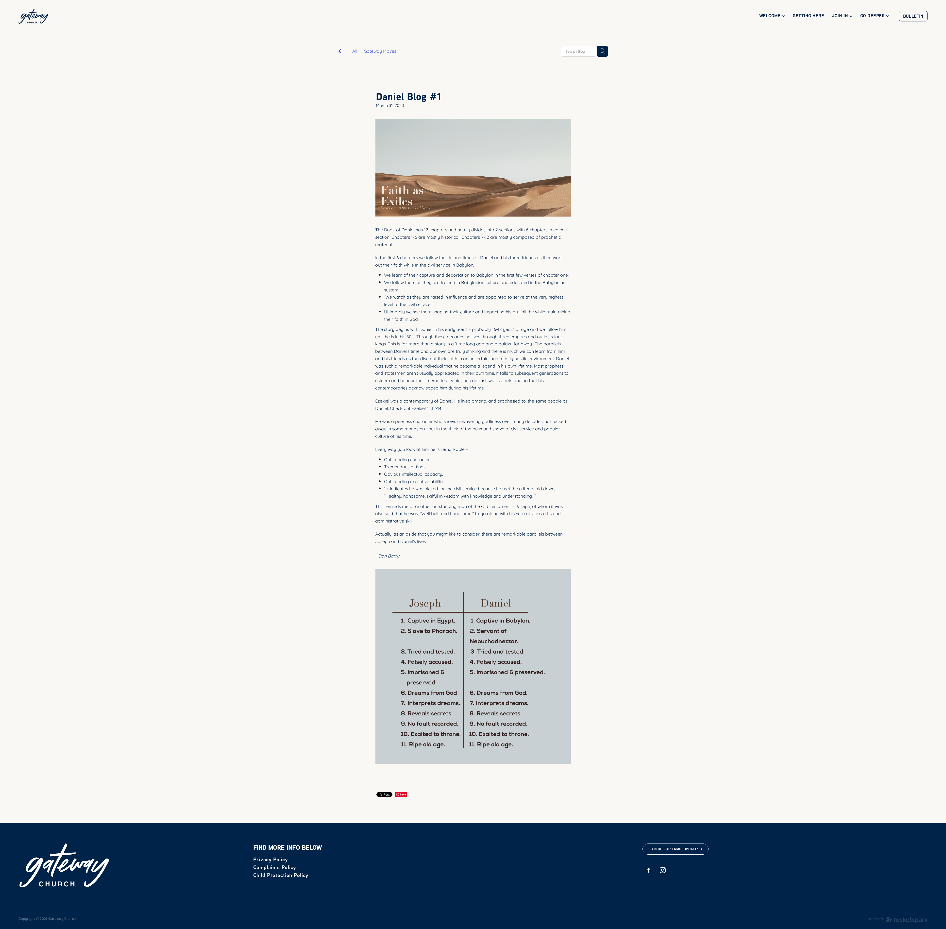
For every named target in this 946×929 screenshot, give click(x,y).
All (354, 51)
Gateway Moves (380, 51)
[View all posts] (339, 51)
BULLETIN (913, 16)
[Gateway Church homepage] (109, 16)
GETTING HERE (808, 16)
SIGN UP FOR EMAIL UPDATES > (675, 849)
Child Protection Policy (281, 875)
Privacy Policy (270, 859)
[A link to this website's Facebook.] (648, 870)
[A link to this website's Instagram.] (663, 870)
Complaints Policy (274, 867)
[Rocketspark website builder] (898, 920)
